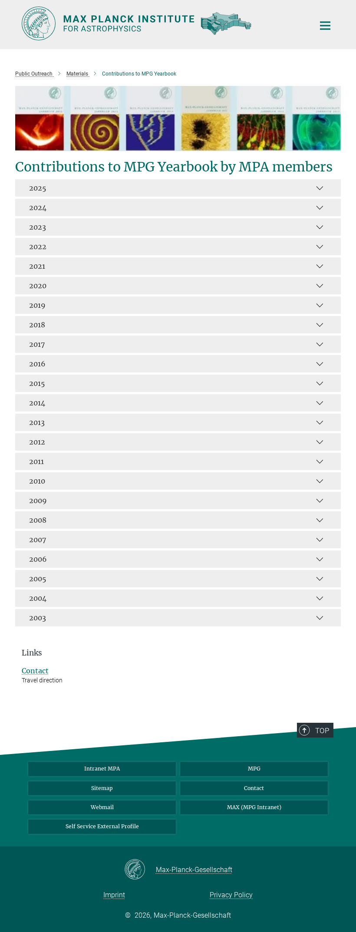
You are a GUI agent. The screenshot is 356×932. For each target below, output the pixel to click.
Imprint (114, 895)
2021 (37, 266)
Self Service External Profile (102, 826)
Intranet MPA (102, 768)
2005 (37, 578)
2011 (36, 461)
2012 (37, 442)
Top (322, 730)
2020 (37, 285)
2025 (37, 188)
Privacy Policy (231, 895)
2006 (38, 559)
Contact (35, 670)
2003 (37, 617)
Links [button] (32, 653)
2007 (37, 539)
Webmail (102, 807)
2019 (37, 305)
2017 (37, 344)
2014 (37, 402)
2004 (37, 598)
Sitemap (102, 788)
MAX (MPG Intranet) (254, 807)
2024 (37, 207)
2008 (37, 520)
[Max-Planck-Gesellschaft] (140, 870)
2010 (37, 481)
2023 (37, 227)
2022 (37, 246)
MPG (254, 768)
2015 (37, 383)
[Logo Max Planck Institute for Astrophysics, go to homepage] (163, 23)
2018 (37, 324)
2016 (37, 363)
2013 (37, 422)
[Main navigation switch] (325, 25)
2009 (38, 500)
